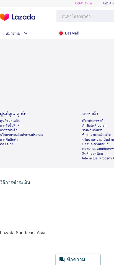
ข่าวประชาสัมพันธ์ (95, 144)
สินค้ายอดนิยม (92, 154)
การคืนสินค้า (9, 139)
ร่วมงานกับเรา (92, 130)
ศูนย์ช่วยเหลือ (10, 121)
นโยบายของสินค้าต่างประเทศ (21, 135)
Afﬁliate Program (95, 125)
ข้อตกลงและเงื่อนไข (96, 135)
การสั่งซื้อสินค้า (11, 125)
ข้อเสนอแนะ (83, 3)
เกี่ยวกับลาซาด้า (93, 121)
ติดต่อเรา (6, 144)
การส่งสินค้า (8, 130)
